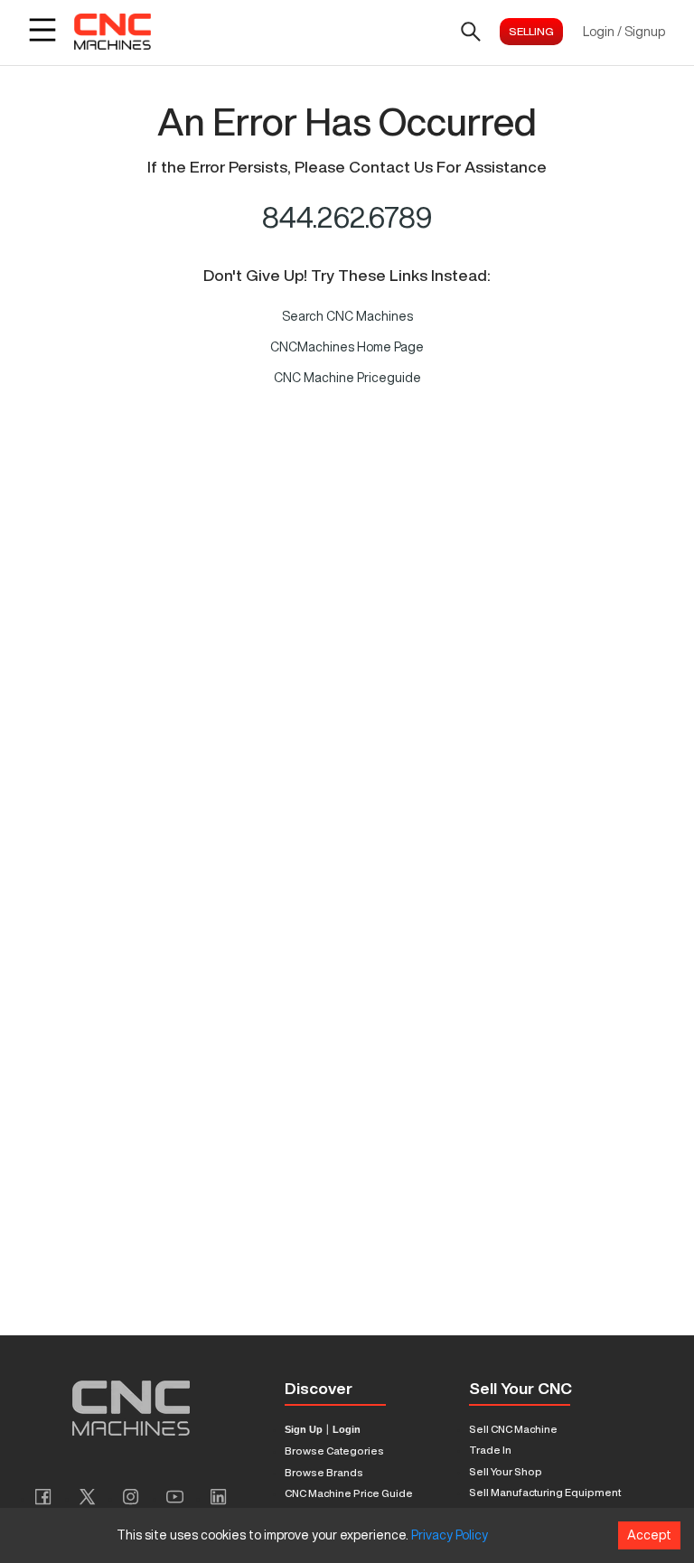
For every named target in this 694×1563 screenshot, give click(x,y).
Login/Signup (624, 31)
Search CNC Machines (347, 316)
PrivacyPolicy (449, 1535)
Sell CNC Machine (513, 1429)
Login (347, 1430)
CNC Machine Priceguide (347, 377)
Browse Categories (334, 1450)
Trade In (490, 1450)
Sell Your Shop (505, 1471)
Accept (649, 1535)
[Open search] (471, 31)
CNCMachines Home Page (347, 347)
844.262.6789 (347, 216)
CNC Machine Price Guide (349, 1493)
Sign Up (304, 1430)
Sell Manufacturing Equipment (545, 1492)
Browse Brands (324, 1472)
